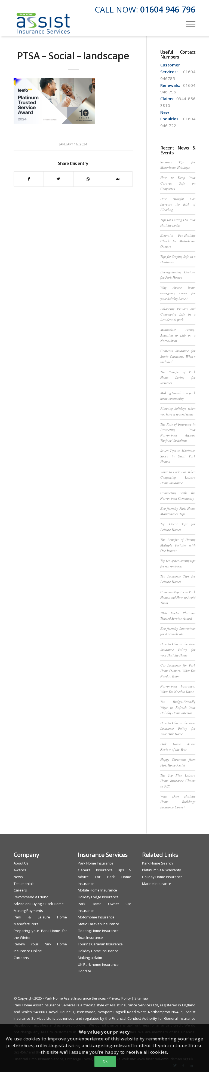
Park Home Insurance (95, 863)
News (18, 876)
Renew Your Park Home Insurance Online (40, 947)
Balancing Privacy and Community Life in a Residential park (177, 314)
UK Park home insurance (98, 964)
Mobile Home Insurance (97, 890)
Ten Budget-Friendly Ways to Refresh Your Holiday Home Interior (177, 707)
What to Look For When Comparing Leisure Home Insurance (177, 477)
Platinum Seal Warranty (161, 870)
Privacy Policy (120, 998)
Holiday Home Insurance (98, 950)
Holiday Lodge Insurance (98, 896)
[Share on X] (58, 179)
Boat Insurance (90, 937)
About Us (21, 863)
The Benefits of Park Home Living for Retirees (177, 377)
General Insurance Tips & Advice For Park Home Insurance (104, 877)
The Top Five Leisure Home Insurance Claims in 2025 (177, 780)
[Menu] (187, 23)
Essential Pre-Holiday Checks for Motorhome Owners (177, 240)
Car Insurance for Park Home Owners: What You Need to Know (177, 670)
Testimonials (24, 883)
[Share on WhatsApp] (88, 179)
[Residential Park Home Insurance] (43, 23)
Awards (20, 870)
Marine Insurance (156, 883)
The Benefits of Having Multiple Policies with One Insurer (177, 545)
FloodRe (84, 971)
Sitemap (141, 998)
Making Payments (28, 910)
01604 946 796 (167, 9)
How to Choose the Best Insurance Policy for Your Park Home (177, 728)
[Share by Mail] (118, 179)
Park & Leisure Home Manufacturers (40, 920)
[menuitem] (187, 23)
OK (105, 1061)
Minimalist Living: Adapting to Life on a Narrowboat (177, 335)
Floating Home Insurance (98, 930)
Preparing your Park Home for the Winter (40, 934)
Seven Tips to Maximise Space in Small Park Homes (177, 456)
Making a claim (90, 957)
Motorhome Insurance (96, 917)
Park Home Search (157, 863)
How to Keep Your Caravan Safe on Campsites (177, 183)
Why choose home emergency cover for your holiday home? (177, 293)
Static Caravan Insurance (98, 923)
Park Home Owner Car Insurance (104, 907)
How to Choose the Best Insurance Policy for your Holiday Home (177, 649)
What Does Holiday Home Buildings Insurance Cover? (177, 801)
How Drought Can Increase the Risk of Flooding (177, 204)
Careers (20, 890)
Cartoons (21, 957)
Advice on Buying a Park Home (39, 903)
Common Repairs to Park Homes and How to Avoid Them (177, 597)
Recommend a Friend (31, 896)
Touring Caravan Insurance (100, 944)
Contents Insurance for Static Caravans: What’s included (177, 356)
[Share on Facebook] (29, 179)
